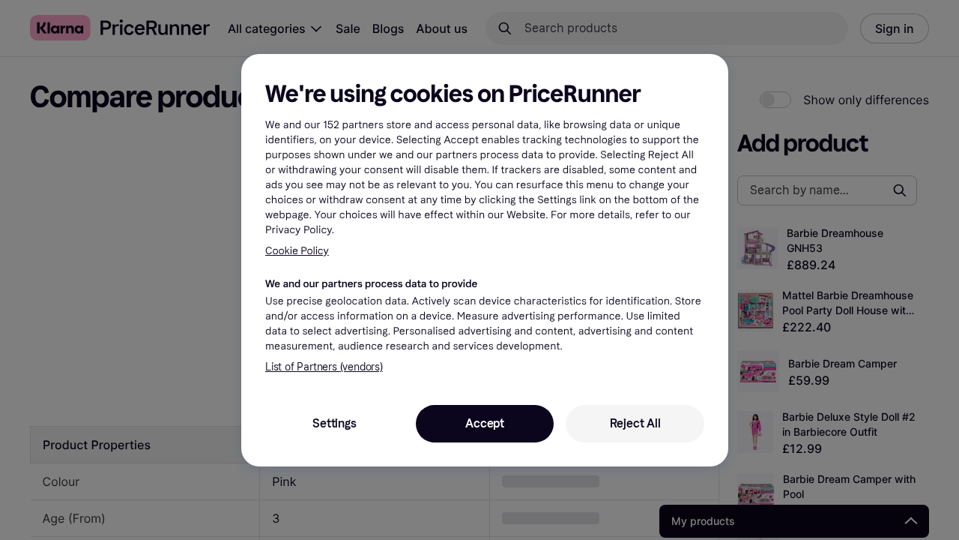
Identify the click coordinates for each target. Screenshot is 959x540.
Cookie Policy (297, 250)
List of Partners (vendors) (324, 367)
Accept (484, 423)
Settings (334, 423)
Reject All (635, 423)
